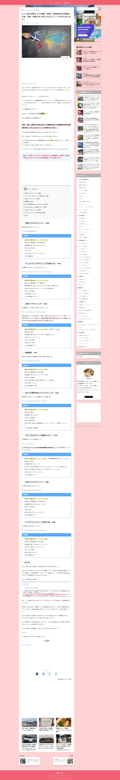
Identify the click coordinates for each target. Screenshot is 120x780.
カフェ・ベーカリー (85, 229)
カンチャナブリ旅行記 (85, 268)
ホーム (51, 3)
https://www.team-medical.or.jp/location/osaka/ (38, 271)
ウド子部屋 (81, 332)
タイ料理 (82, 221)
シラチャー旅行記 (84, 273)
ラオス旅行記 (83, 296)
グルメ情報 (82, 215)
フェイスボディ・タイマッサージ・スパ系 (88, 326)
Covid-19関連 (83, 212)
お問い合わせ (67, 3)
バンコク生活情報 (83, 179)
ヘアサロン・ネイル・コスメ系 (87, 329)
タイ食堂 (82, 224)
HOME (61, 773)
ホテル (81, 199)
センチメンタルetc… (85, 341)
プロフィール (58, 3)
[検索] (99, 8)
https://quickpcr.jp (30, 443)
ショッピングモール (85, 319)
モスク (81, 285)
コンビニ (82, 204)
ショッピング (82, 313)
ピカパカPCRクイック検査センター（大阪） (36, 207)
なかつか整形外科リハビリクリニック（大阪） (36, 204)
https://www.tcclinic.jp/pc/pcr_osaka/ (35, 312)
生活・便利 (82, 182)
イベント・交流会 (84, 338)
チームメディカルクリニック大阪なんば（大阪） (37, 196)
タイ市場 (82, 193)
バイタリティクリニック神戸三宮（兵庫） (35, 212)
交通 (81, 196)
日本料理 (82, 218)
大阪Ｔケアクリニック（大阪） (32, 199)
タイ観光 (81, 276)
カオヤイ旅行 (83, 251)
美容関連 (81, 322)
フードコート (83, 232)
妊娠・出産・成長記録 (85, 310)
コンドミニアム (83, 209)
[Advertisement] (46, 71)
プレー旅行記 (83, 243)
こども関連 (81, 302)
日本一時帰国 (68, 679)
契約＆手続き (83, 185)
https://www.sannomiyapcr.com (32, 490)
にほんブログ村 (26, 645)
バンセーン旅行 (83, 246)
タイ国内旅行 (82, 240)
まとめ (26, 215)
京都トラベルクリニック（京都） (33, 193)
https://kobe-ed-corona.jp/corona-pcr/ (35, 530)
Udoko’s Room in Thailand (91, 390)
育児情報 (82, 307)
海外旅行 (81, 288)
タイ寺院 (82, 282)
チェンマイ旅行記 (84, 262)
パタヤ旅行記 (83, 271)
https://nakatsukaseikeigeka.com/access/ (36, 401)
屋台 (81, 226)
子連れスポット (84, 305)
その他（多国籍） (84, 237)
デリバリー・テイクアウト (86, 207)
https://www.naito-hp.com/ (32, 360)
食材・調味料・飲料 (85, 201)
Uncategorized (83, 346)
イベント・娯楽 (84, 190)
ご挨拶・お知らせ (84, 335)
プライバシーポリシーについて (63, 776)
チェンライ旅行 (83, 265)
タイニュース (83, 343)
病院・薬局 (82, 188)
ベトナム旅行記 (83, 291)
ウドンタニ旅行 (83, 254)
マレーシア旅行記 (84, 293)
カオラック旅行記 (84, 260)
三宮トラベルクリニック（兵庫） (33, 210)
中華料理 (82, 235)
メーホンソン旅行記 (85, 257)
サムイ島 (82, 249)
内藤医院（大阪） (29, 201)
